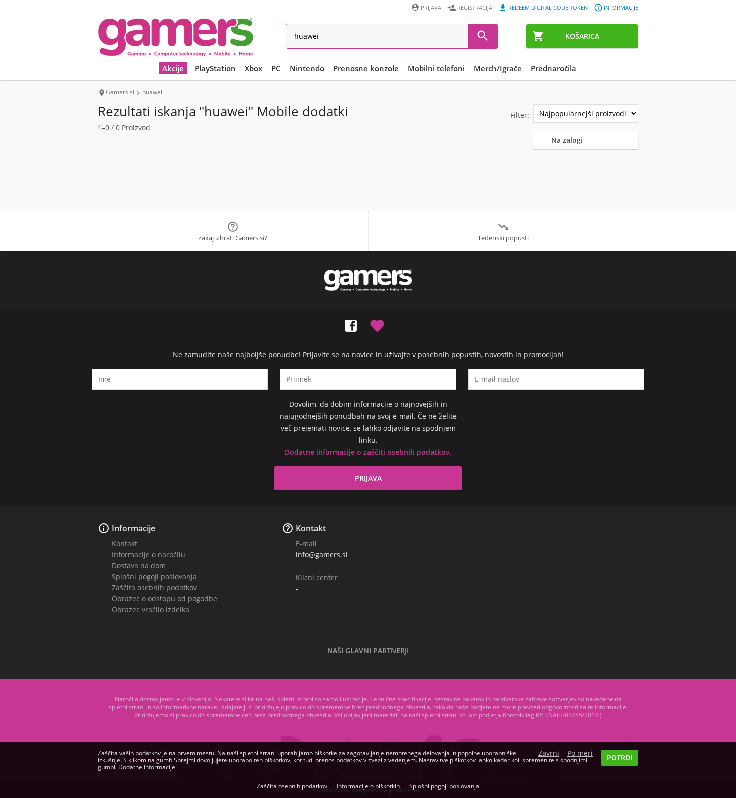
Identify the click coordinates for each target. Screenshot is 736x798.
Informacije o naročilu (148, 554)
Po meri (580, 753)
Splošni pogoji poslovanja (154, 576)
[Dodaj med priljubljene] (377, 324)
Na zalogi (567, 140)
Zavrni (548, 753)
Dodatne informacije (146, 767)
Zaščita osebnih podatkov (154, 587)
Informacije (621, 7)
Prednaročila (553, 68)
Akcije (173, 68)
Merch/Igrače (498, 68)
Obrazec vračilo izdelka (150, 609)
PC (276, 68)
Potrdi (619, 757)
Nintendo (307, 68)
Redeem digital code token (548, 7)
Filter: (519, 115)
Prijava (431, 7)
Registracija (474, 7)
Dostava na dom (139, 565)
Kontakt (124, 543)
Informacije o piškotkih (368, 786)
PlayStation (215, 68)
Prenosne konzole (366, 68)
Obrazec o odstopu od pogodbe (164, 598)
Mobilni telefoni (436, 68)
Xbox (253, 68)
